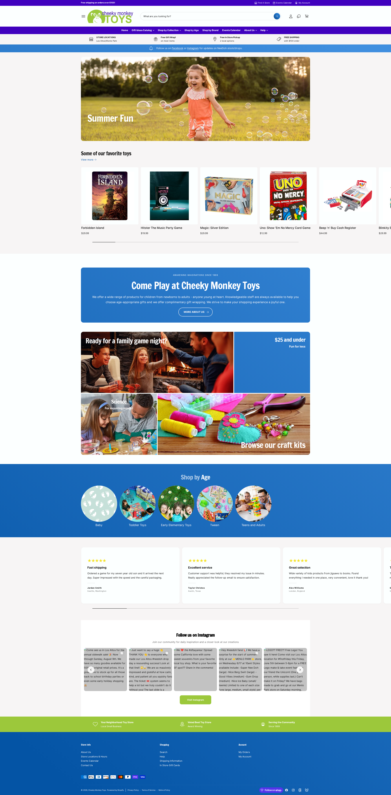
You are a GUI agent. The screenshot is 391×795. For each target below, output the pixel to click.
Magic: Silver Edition (214, 228)
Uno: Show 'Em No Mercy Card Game (285, 228)
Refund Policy (164, 790)
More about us (194, 311)
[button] (83, 16)
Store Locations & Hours (94, 756)
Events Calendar (284, 3)
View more (87, 159)
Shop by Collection (168, 30)
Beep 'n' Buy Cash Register (337, 228)
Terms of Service (148, 790)
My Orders (244, 752)
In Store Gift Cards (170, 765)
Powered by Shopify (115, 790)
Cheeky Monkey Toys (97, 790)
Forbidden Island (92, 228)
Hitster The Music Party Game (161, 228)
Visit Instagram (195, 699)
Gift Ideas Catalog (142, 30)
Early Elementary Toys (176, 525)
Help (262, 30)
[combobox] (210, 16)
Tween (214, 525)
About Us (249, 30)
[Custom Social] (306, 790)
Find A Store (264, 3)
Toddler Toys (137, 525)
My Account (304, 3)
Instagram (193, 48)
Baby (98, 525)
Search (163, 752)
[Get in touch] (299, 16)
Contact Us (87, 765)
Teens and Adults (253, 525)
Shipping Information (171, 760)
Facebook (177, 48)
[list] (195, 576)
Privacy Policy (133, 790)
